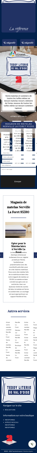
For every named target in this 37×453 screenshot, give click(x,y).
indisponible (10, 425)
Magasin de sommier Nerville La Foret (34, 354)
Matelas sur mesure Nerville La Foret (16, 336)
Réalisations (10, 410)
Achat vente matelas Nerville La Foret (25, 328)
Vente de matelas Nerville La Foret (7, 346)
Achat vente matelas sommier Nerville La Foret (7, 329)
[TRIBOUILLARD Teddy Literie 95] (18, 66)
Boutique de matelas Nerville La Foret (16, 351)
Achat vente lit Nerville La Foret (25, 344)
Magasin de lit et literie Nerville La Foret (34, 336)
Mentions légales (28, 451)
